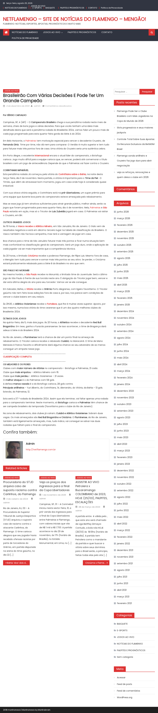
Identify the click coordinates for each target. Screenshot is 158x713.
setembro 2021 (125, 563)
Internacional (42, 155)
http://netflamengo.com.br (41, 449)
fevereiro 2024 (125, 377)
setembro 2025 (125, 251)
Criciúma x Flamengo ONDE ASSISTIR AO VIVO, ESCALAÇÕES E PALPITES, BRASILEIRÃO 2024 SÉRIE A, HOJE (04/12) (97, 562)
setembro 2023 (125, 410)
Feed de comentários (128, 690)
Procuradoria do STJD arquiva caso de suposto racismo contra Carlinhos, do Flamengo (20, 488)
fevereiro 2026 (125, 225)
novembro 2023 (125, 397)
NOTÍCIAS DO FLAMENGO (16, 7)
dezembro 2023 (125, 390)
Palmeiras (95, 207)
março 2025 (123, 291)
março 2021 (123, 596)
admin (37, 105)
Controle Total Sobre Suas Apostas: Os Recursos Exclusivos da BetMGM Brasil (136, 144)
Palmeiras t (31, 140)
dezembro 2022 (125, 470)
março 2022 (123, 530)
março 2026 (123, 218)
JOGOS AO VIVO (38, 6)
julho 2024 (122, 344)
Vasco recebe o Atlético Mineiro (35, 226)
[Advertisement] (79, 64)
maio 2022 (122, 517)
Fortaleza (52, 303)
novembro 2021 (125, 556)
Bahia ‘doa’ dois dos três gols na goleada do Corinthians (18, 562)
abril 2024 (122, 364)
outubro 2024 (124, 324)
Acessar (121, 677)
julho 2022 (122, 503)
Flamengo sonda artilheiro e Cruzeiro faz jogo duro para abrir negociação (134, 160)
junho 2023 (123, 430)
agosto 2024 (124, 337)
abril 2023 (122, 444)
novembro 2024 (125, 317)
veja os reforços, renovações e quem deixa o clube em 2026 (133, 175)
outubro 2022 (124, 483)
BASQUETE (50, 7)
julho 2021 (122, 576)
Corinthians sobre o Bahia (72, 174)
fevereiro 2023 (124, 457)
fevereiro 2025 (124, 298)
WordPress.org (124, 697)
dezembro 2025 (125, 231)
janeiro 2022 (123, 543)
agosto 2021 (123, 570)
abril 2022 (122, 523)
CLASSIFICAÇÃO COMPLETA (17, 356)
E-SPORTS (37, 7)
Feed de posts (124, 684)
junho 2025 (123, 271)
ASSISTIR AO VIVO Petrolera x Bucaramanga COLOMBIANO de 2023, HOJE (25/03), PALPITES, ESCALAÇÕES (91, 492)
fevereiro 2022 (124, 536)
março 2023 (123, 450)
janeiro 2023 (123, 463)
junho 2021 (122, 583)
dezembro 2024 (125, 311)
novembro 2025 (125, 238)
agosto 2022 (123, 497)
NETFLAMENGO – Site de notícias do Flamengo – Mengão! (74, 19)
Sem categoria (125, 657)
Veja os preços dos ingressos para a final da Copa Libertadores (54, 486)
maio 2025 (122, 278)
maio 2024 (123, 357)
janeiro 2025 (123, 304)
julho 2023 (122, 424)
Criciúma (33, 255)
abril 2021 (122, 590)
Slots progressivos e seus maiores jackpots (135, 130)
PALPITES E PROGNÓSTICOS (72, 7)
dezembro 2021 (125, 550)
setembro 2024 (125, 331)
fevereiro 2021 (124, 603)
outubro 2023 (124, 404)
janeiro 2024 (123, 384)
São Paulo (31, 274)
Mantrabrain (44, 709)
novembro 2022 (125, 477)
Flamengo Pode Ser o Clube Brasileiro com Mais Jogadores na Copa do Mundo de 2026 (135, 116)
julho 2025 (122, 264)
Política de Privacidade (112, 7)
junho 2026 (123, 211)
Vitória (30, 289)
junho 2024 (123, 351)
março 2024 (123, 371)
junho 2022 (123, 510)
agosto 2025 (123, 258)
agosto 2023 (123, 417)
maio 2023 (122, 437)
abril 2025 (122, 284)
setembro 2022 (125, 490)
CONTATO (92, 7)
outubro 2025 (124, 244)
